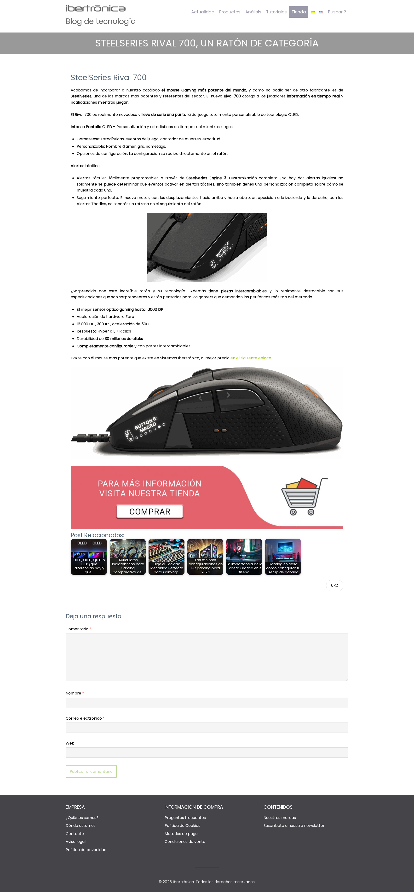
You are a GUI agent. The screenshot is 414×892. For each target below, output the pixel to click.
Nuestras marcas (280, 817)
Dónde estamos (81, 825)
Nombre (75, 693)
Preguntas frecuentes (185, 817)
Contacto (75, 833)
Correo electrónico (85, 718)
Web (70, 743)
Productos (230, 12)
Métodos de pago (181, 833)
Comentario (78, 629)
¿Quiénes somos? (82, 817)
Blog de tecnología (101, 21)
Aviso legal (76, 841)
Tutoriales (276, 12)
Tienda (299, 12)
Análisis (253, 12)
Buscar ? (337, 12)
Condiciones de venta (185, 841)
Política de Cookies (182, 825)
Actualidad (202, 12)
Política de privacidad (86, 849)
